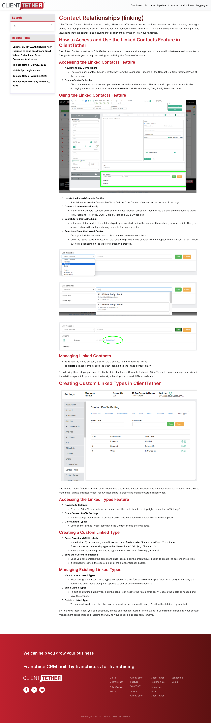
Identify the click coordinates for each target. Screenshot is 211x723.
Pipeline (161, 5)
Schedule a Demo (177, 679)
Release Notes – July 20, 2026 (29, 64)
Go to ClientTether (116, 679)
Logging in (202, 5)
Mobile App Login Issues (26, 70)
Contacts (173, 5)
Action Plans (187, 5)
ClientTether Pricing (116, 689)
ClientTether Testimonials (157, 679)
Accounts (150, 5)
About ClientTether (136, 693)
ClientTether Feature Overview (136, 681)
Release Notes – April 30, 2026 (29, 75)
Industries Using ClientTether (157, 691)
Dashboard (137, 5)
